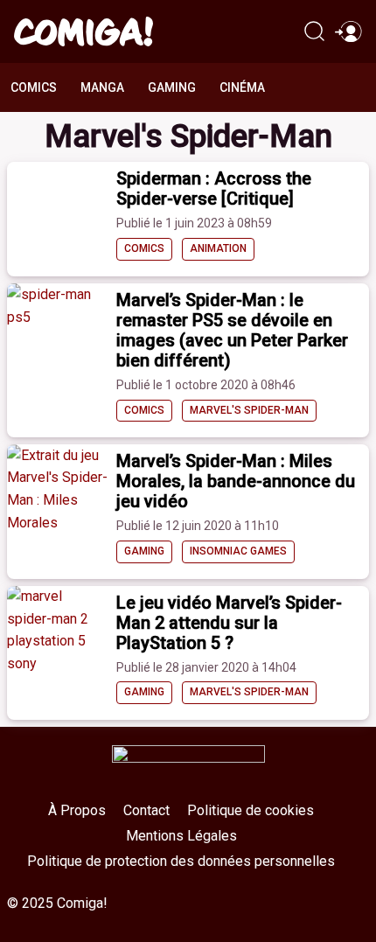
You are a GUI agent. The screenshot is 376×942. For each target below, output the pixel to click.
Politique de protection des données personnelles (181, 861)
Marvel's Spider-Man (249, 410)
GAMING (172, 87)
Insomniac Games (238, 551)
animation (218, 248)
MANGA (102, 87)
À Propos (77, 810)
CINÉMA (242, 87)
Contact (146, 810)
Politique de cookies (250, 810)
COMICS (33, 87)
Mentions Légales (181, 835)
